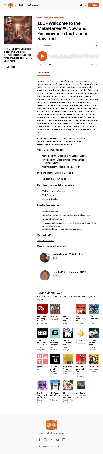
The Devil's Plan (72, 167)
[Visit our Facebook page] (39, 439)
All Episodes (9, 67)
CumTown (80, 393)
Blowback (54, 316)
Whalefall (72, 156)
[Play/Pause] (42, 56)
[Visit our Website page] (63, 439)
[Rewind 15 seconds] (40, 64)
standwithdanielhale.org (62, 144)
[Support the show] (85, 5)
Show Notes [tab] (43, 72)
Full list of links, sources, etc (54, 179)
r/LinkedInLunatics (75, 111)
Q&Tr (39, 367)
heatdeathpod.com (50, 211)
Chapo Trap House (94, 317)
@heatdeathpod (56, 219)
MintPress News (67, 368)
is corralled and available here (76, 215)
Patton (67, 160)
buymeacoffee (74, 141)
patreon (50, 141)
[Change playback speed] (50, 64)
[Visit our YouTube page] (57, 439)
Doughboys (94, 367)
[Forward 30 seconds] (45, 64)
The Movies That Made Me (68, 396)
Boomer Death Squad (53, 369)
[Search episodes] (81, 5)
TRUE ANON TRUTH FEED (66, 319)
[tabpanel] (68, 165)
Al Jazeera (80, 340)
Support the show (45, 240)
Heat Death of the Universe (26, 5)
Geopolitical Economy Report (42, 318)
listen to (59, 117)
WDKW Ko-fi (48, 195)
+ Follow (93, 5)
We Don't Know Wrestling (53, 191)
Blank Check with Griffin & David (42, 396)
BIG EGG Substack (50, 199)
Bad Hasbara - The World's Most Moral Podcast (81, 321)
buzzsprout (60, 141)
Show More (9, 61)
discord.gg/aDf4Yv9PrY (74, 138)
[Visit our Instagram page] (45, 439)
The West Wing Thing (55, 394)
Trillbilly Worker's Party (93, 342)
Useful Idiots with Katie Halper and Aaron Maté (68, 344)
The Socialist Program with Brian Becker (54, 344)
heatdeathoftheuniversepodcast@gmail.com (62, 229)
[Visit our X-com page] (51, 439)
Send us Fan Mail (45, 235)
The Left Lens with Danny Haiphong (80, 370)
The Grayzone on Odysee (42, 342)
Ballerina (83, 156)
